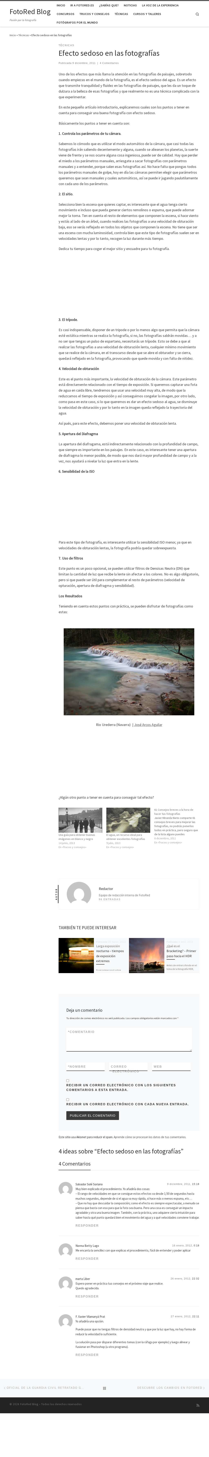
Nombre (77, 1066)
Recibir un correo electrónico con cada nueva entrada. (127, 1104)
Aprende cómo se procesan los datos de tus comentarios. (150, 1137)
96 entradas (110, 899)
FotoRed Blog (29, 1404)
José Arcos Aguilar (148, 724)
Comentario (81, 1032)
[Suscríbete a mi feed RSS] (198, 1405)
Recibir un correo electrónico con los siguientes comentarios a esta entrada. (121, 1087)
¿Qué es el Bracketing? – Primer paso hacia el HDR (181, 951)
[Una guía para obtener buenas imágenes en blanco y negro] (80, 820)
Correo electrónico (125, 1069)
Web (158, 1066)
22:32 (195, 1278)
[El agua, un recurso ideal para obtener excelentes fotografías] (128, 820)
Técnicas (23, 35)
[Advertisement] (129, 283)
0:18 (196, 1245)
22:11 (195, 1316)
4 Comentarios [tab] (75, 1163)
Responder (87, 1225)
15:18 (195, 1184)
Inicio (13, 35)
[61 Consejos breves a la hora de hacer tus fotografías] (178, 826)
